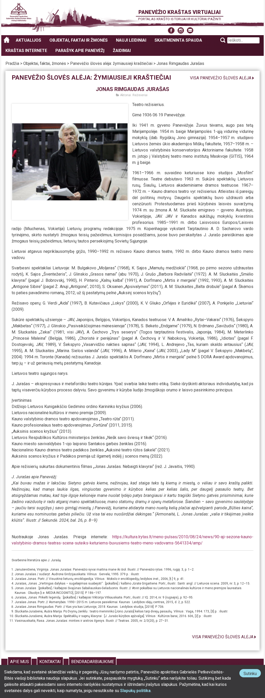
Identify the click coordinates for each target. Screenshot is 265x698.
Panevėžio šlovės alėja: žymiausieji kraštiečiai (111, 63)
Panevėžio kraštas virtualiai (179, 12)
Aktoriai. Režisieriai (133, 95)
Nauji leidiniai (131, 40)
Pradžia (12, 63)
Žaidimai (122, 50)
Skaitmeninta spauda (178, 40)
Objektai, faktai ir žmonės (78, 40)
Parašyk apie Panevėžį (80, 50)
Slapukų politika (135, 690)
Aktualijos (28, 40)
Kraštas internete (26, 50)
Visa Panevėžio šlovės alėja (220, 77)
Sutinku (252, 674)
